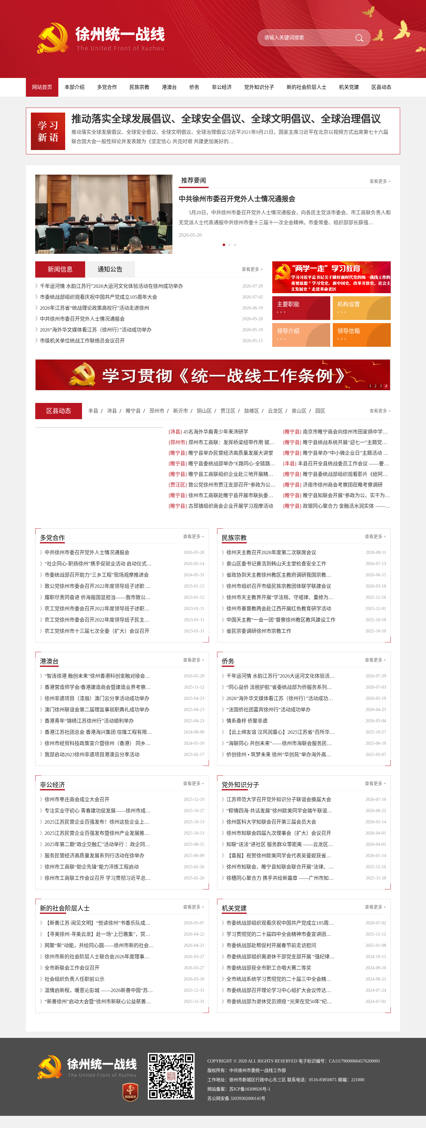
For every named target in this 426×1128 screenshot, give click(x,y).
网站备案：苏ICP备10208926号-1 (238, 1101)
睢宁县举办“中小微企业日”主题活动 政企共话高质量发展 (337, 465)
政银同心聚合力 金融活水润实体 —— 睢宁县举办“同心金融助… (337, 518)
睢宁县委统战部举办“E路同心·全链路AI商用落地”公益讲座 (222, 475)
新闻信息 (60, 281)
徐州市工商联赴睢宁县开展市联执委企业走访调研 (222, 507)
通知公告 (110, 281)
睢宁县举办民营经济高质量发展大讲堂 (221, 465)
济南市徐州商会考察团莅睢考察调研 (333, 497)
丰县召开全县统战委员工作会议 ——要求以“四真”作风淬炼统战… (337, 475)
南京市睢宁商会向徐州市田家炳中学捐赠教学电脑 (337, 444)
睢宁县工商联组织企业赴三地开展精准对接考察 (222, 486)
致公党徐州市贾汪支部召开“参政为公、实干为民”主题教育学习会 (222, 497)
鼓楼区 (251, 423)
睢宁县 (133, 423)
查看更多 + (380, 181)
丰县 (93, 423)
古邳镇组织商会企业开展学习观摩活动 (221, 518)
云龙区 (275, 423)
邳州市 (156, 423)
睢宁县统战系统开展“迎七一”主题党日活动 (337, 454)
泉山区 (299, 423)
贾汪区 (227, 423)
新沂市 (180, 423)
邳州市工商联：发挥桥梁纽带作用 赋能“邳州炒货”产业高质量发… (222, 454)
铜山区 (204, 423)
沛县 (112, 423)
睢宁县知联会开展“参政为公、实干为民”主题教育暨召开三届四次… (337, 507)
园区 (320, 423)
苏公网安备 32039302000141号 (236, 1110)
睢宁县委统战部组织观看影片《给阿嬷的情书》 (337, 486)
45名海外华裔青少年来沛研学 (208, 444)
